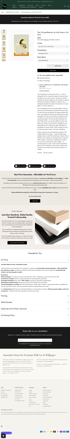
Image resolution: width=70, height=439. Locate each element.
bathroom (54, 364)
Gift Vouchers (45, 395)
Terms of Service (46, 399)
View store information (44, 90)
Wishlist (30, 392)
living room (45, 364)
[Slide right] (30, 45)
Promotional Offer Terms (47, 397)
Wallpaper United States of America (6, 391)
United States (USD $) (8, 426)
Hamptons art (40, 361)
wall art (25, 359)
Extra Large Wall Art (4, 395)
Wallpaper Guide (18, 390)
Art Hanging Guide (18, 395)
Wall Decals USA (4, 397)
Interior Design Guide (19, 393)
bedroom (50, 364)
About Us (30, 400)
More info (35, 201)
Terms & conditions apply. (35, 196)
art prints (28, 359)
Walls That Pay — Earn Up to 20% (34, 405)
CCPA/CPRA (45, 404)
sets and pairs (39, 366)
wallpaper (16, 371)
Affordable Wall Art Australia (12, 12)
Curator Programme (32, 402)
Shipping (46, 40)
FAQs (30, 399)
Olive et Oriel (8, 430)
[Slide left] (11, 45)
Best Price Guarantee (33, 393)
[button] (1, 1)
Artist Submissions (32, 395)
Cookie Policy (45, 400)
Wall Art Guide (18, 391)
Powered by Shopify (17, 430)
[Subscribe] (50, 340)
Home (2, 12)
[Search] (65, 6)
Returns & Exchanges (45, 81)
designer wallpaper (11, 361)
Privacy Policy (45, 393)
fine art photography (49, 361)
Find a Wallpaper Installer (19, 400)
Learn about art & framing (17, 243)
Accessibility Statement (47, 406)
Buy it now (53, 70)
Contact (30, 390)
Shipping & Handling (47, 390)
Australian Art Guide (19, 397)
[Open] (3, 435)
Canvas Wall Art (4, 393)
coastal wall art (55, 359)
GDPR (44, 402)
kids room (58, 364)
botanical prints (61, 359)
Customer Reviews (32, 397)
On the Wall (17, 399)
